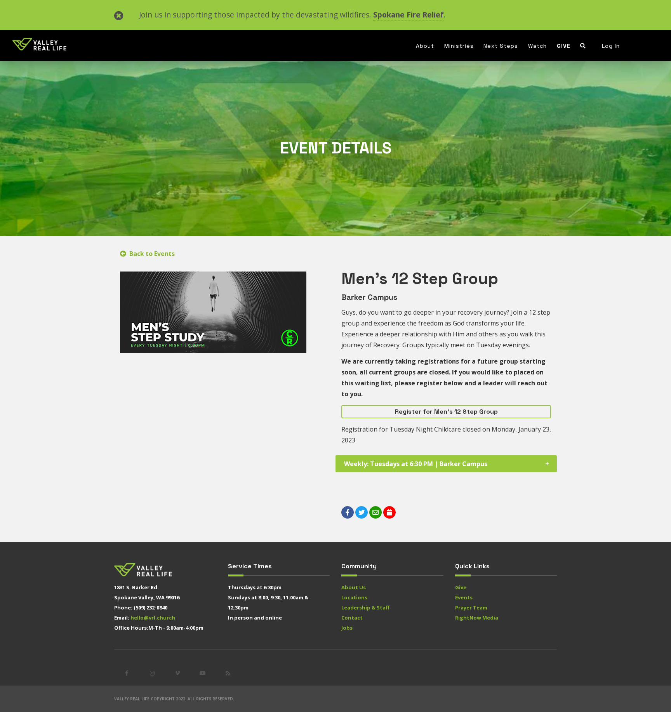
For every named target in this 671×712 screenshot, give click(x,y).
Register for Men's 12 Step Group (446, 411)
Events (464, 597)
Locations (354, 597)
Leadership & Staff (365, 607)
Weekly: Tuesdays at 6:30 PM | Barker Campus (415, 464)
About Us (353, 587)
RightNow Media (476, 617)
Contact (352, 617)
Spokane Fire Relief (408, 14)
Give (563, 45)
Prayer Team (471, 607)
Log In (611, 45)
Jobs (347, 627)
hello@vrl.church (152, 617)
